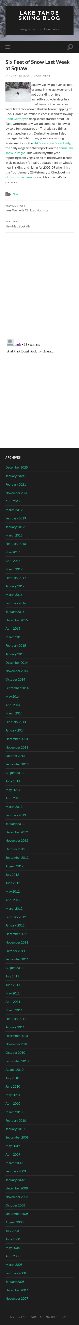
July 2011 (12, 976)
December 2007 (16, 1290)
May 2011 (12, 993)
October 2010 (15, 1052)
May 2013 (12, 790)
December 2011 (16, 934)
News (16, 194)
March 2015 (13, 637)
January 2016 (15, 611)
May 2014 (12, 696)
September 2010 (17, 1061)
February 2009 (15, 1171)
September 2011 (17, 959)
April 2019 (12, 501)
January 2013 (15, 823)
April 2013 (12, 798)
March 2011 (13, 1010)
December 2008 (16, 1188)
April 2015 (12, 628)
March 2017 (13, 569)
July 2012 (12, 874)
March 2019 (13, 510)
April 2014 (12, 705)
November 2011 (16, 942)
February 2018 (15, 543)
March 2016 (13, 594)
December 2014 (16, 662)
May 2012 (12, 891)
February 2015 (15, 645)
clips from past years (19, 177)
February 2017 (15, 578)
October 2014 (15, 679)
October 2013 (15, 755)
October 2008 (15, 1205)
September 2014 (17, 688)
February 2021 (15, 484)
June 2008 (12, 1239)
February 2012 (15, 917)
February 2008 (15, 1273)
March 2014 (13, 713)
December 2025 (16, 467)
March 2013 (13, 806)
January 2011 (15, 1027)
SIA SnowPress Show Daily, (52, 143)
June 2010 (12, 1086)
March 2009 (13, 1163)
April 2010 (12, 1103)
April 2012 (12, 900)
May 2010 (12, 1095)
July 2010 (12, 1078)
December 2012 (16, 832)
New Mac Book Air (17, 224)
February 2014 (15, 722)
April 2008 (12, 1256)
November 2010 (16, 1044)
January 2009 (15, 1180)
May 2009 (12, 1146)
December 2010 (16, 1035)
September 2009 (17, 1137)
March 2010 (13, 1112)
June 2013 (12, 781)
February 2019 (15, 518)
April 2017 (12, 560)
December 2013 (16, 739)
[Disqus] (39, 283)
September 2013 (17, 764)
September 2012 (17, 857)
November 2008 (16, 1197)
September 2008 (17, 1213)
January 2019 (15, 527)
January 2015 (15, 654)
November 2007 (16, 1298)
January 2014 (15, 730)
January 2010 (15, 1129)
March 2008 (13, 1264)
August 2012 (14, 866)
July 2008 (12, 1230)
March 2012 (13, 908)
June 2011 (12, 985)
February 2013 (15, 815)
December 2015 (16, 620)
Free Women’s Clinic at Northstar (27, 208)
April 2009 (12, 1154)
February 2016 (15, 603)
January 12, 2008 (17, 75)
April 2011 (12, 1001)
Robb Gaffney (15, 119)
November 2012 (16, 840)
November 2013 (16, 747)
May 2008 (12, 1248)
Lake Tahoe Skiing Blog (39, 15)
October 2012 (15, 849)
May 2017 (12, 552)
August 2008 (14, 1222)
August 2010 (14, 1069)
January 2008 (15, 1281)
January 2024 (15, 476)
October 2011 (15, 951)
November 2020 (16, 493)
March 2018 (13, 535)
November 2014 (16, 671)
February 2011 (15, 1018)
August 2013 (14, 773)
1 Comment (42, 75)
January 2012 (15, 925)
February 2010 (15, 1120)
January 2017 (15, 586)
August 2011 (14, 968)
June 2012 (12, 883)
